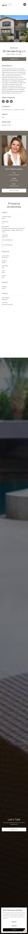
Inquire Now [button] (14, 59)
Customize (14, 925)
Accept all (14, 929)
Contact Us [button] (14, 829)
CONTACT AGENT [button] (14, 190)
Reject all (14, 921)
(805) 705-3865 (14, 180)
